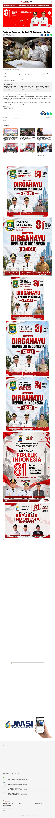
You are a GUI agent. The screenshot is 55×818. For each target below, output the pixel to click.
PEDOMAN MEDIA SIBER (39, 803)
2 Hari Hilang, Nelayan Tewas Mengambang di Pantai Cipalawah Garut (43, 88)
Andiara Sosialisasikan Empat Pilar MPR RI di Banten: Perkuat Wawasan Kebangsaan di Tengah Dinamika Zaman (44, 139)
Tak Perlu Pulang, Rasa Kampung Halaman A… (18, 784)
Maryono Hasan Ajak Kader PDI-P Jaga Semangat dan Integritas (27, 153)
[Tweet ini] (44, 35)
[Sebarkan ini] (41, 35)
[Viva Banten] (27, 1)
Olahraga (11, 773)
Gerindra (5, 108)
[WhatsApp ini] (51, 35)
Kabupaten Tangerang (12, 783)
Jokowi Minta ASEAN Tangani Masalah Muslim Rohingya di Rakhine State (10, 88)
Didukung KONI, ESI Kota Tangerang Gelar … (13, 775)
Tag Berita (11, 108)
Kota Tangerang (6, 773)
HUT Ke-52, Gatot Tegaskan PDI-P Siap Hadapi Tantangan (10, 153)
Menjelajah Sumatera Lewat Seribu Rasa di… (18, 794)
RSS (5, 810)
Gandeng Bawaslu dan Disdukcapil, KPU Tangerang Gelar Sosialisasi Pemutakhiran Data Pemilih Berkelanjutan (10, 139)
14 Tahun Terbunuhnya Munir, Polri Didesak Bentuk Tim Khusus (27, 88)
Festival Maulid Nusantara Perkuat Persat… (18, 789)
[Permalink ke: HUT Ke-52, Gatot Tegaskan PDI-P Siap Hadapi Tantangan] (10, 147)
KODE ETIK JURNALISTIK (8, 803)
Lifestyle (18, 783)
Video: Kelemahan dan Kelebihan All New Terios (42, 118)
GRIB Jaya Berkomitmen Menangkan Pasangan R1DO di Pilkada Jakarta (43, 154)
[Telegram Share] (47, 35)
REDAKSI (20, 803)
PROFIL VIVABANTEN (7, 805)
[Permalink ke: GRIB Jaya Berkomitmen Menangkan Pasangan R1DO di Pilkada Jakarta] (44, 147)
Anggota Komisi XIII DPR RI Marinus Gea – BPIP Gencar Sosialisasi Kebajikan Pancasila (27, 138)
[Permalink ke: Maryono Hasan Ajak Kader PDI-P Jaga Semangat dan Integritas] (27, 147)
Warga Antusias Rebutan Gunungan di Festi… (18, 779)
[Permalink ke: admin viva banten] (4, 35)
